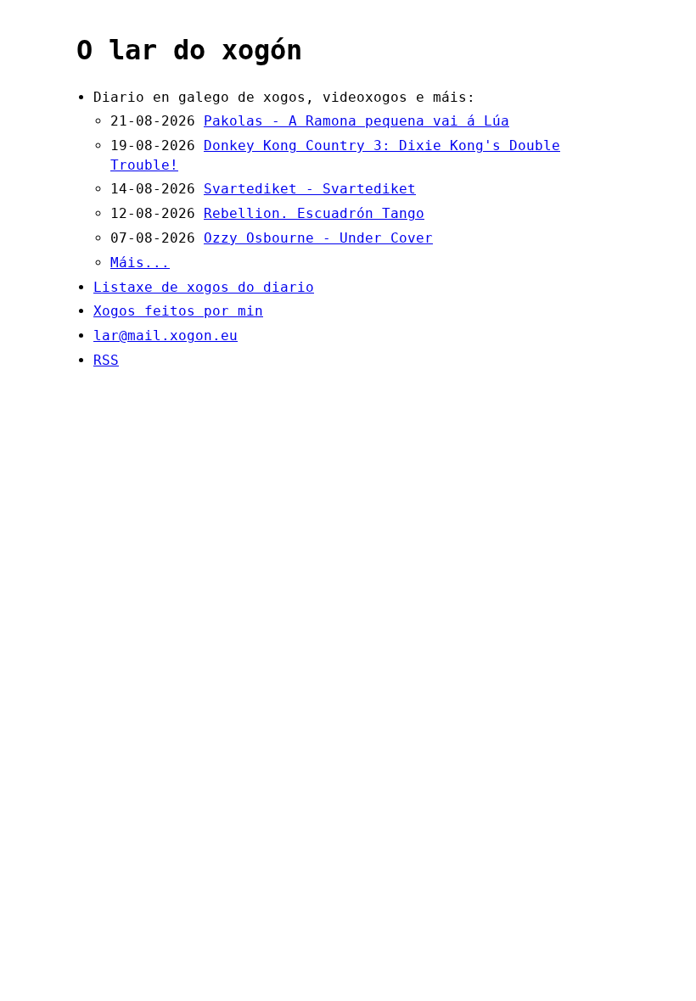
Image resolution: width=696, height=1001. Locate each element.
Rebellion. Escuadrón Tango (314, 213)
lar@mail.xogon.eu (165, 335)
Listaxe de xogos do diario (203, 287)
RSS (106, 360)
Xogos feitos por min (178, 311)
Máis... (140, 262)
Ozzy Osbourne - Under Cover (318, 238)
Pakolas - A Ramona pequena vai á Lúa (356, 121)
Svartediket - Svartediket (310, 189)
